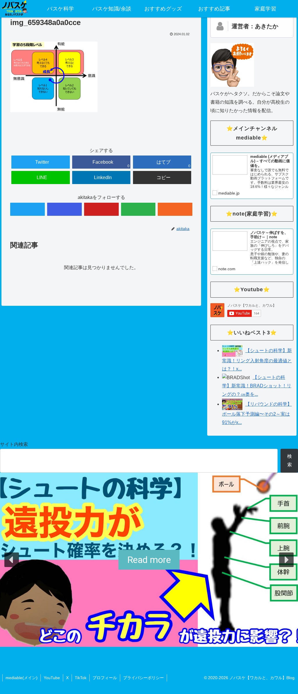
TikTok (80, 677)
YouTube (52, 677)
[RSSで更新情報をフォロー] (175, 209)
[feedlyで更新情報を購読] (138, 209)
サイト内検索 (14, 444)
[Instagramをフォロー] (64, 209)
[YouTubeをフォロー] (101, 209)
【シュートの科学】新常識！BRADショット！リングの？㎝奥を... (256, 386)
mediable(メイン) (22, 677)
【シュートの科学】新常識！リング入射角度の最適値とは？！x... (257, 359)
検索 (289, 460)
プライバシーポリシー (143, 677)
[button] (11, 559)
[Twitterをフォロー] (27, 209)
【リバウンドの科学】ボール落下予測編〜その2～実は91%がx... (257, 413)
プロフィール (105, 677)
